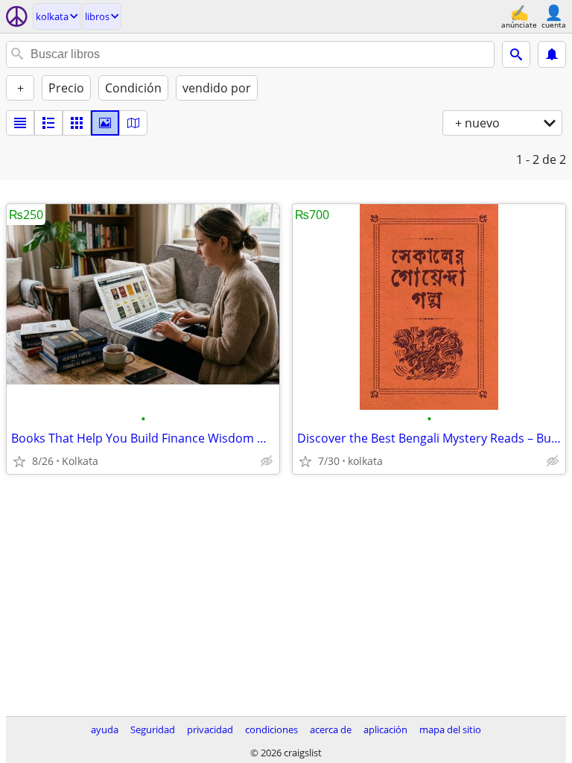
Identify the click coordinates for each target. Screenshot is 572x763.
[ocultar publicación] (267, 461)
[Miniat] (48, 123)
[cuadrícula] (77, 123)
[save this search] (552, 54)
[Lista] (20, 123)
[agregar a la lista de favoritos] (19, 461)
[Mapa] (133, 123)
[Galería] (105, 123)
